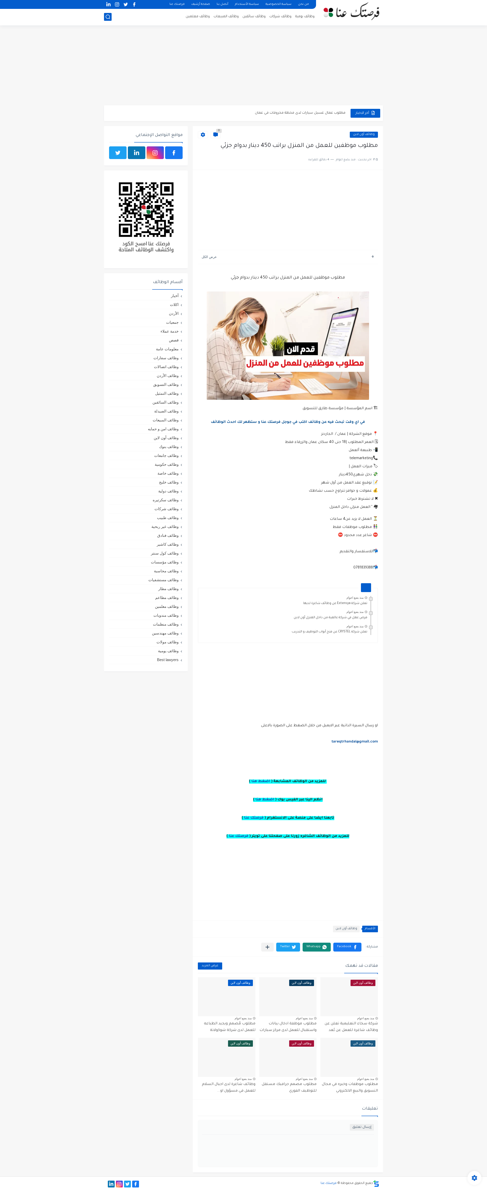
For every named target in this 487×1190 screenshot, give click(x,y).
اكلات (174, 304)
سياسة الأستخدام (247, 4)
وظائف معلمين (198, 17)
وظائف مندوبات (166, 615)
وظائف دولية (168, 491)
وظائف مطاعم (167, 597)
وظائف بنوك (169, 446)
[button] (347, 947)
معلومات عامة (167, 349)
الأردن (174, 313)
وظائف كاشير (168, 544)
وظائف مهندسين (165, 633)
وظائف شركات (280, 17)
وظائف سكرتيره (166, 500)
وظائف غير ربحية (165, 526)
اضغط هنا (260, 782)
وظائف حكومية (167, 464)
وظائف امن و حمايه (163, 429)
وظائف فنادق (168, 535)
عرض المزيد (210, 966)
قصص (174, 340)
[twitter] (126, 4)
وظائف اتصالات (166, 367)
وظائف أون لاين (364, 134)
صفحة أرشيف (200, 4)
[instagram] (117, 4)
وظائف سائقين (254, 17)
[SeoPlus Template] (376, 1183)
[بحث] (108, 17)
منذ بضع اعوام (354, 597)
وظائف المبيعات (226, 17)
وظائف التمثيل (167, 393)
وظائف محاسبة (166, 571)
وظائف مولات (167, 642)
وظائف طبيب (168, 517)
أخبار (175, 296)
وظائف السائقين (165, 402)
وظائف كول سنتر (165, 553)
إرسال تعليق (361, 1127)
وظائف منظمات (166, 624)
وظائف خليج (169, 482)
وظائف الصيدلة (166, 411)
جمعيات (172, 322)
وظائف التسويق (166, 384)
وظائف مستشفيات (163, 580)
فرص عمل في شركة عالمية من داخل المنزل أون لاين (330, 617)
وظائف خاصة (168, 473)
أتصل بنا (222, 4)
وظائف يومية (305, 17)
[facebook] (134, 4)
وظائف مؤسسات (165, 562)
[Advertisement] (243, 65)
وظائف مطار (168, 589)
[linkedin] (108, 4)
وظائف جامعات (166, 455)
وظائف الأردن (168, 375)
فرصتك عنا (177, 4)
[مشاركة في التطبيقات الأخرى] (267, 947)
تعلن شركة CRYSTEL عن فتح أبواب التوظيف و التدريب (329, 632)
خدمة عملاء (170, 331)
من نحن (303, 4)
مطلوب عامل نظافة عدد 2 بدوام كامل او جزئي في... (307, 113)
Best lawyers (168, 660)
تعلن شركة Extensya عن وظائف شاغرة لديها (335, 603)
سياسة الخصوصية (278, 4)
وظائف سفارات (166, 358)
